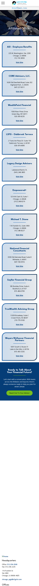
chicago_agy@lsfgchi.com (12, 579)
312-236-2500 (12, 564)
